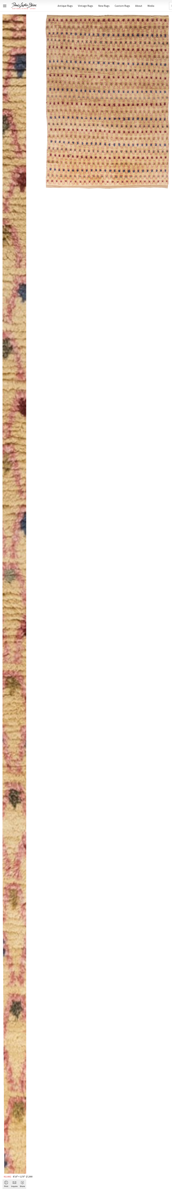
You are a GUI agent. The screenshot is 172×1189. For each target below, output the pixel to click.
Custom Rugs (122, 5)
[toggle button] (5, 6)
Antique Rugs (65, 5)
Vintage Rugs (85, 5)
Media (150, 5)
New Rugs (104, 5)
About (138, 5)
